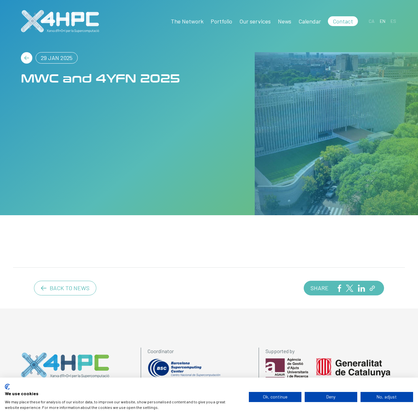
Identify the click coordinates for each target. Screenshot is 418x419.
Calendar (309, 21)
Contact (343, 21)
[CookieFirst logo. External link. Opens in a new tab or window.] (7, 387)
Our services (255, 21)
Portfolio (221, 21)
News (284, 21)
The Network (187, 21)
